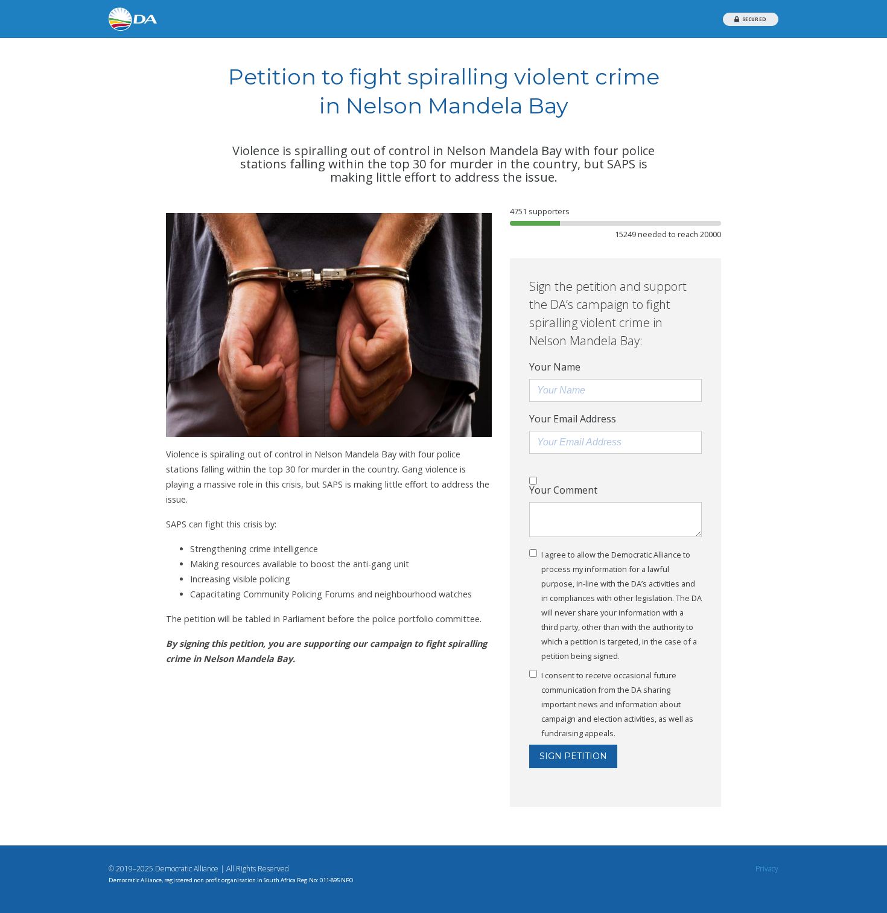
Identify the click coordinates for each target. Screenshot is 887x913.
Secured (753, 19)
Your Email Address (572, 418)
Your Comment (563, 490)
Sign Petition (573, 756)
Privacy (766, 869)
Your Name (554, 367)
